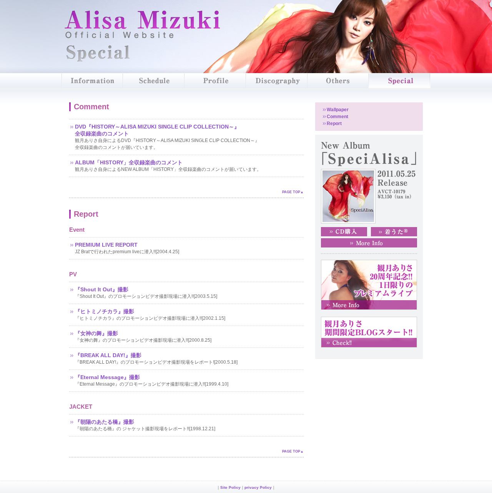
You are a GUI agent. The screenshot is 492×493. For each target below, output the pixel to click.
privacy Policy (258, 487)
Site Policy (230, 487)
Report (334, 123)
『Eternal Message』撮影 (107, 377)
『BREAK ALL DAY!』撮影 (108, 355)
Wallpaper (338, 109)
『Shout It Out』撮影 (101, 289)
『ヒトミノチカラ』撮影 (104, 311)
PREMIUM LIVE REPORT (106, 245)
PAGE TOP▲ (293, 192)
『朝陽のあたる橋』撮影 (104, 422)
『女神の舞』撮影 (96, 333)
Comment (337, 116)
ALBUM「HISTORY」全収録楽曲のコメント (129, 162)
